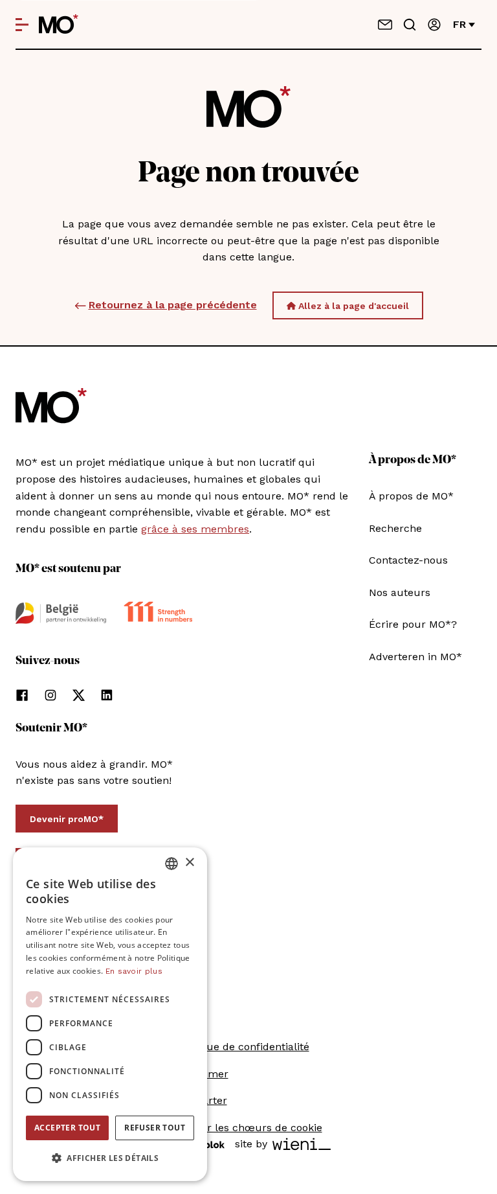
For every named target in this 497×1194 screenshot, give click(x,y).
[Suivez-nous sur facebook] (22, 695)
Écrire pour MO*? (413, 624)
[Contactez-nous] (385, 24)
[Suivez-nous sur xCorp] (78, 695)
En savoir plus (133, 971)
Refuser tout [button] (154, 1127)
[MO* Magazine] (58, 25)
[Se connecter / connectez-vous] (434, 24)
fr (459, 24)
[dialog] (110, 1014)
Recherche (395, 528)
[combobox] (171, 863)
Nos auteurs (399, 592)
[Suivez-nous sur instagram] (50, 695)
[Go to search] (410, 24)
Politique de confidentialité (242, 1046)
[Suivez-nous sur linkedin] (106, 695)
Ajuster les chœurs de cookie (248, 1127)
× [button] (189, 862)
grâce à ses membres (195, 529)
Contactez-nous (408, 560)
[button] (110, 1158)
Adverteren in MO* (415, 656)
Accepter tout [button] (67, 1127)
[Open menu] (22, 24)
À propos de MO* (411, 496)
